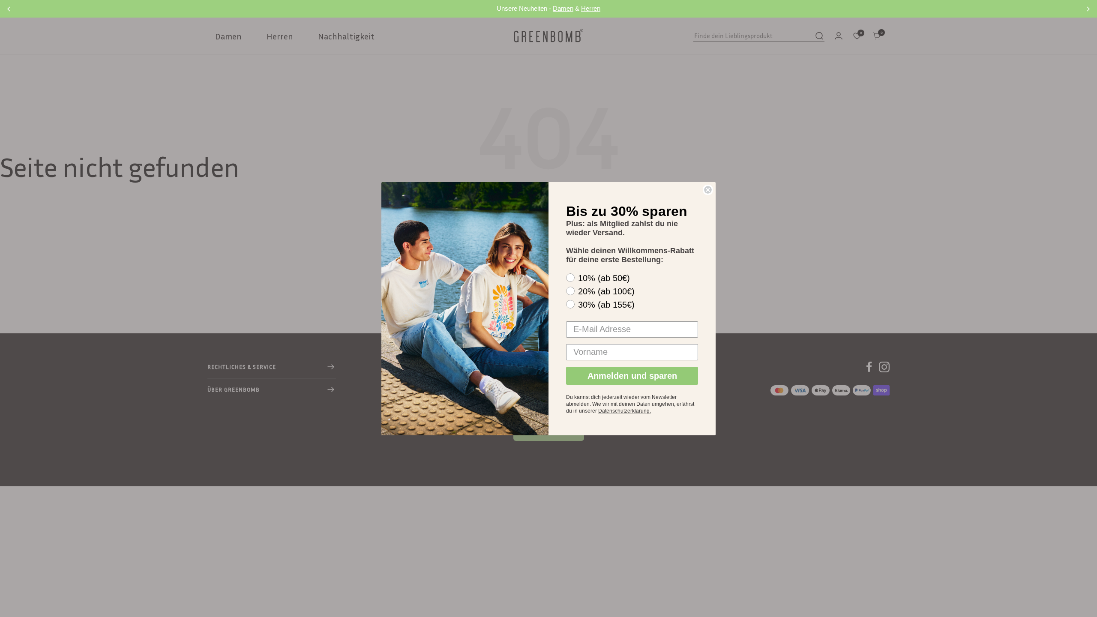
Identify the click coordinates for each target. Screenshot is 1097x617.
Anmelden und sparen (632, 375)
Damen (563, 8)
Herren (590, 8)
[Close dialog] (708, 190)
